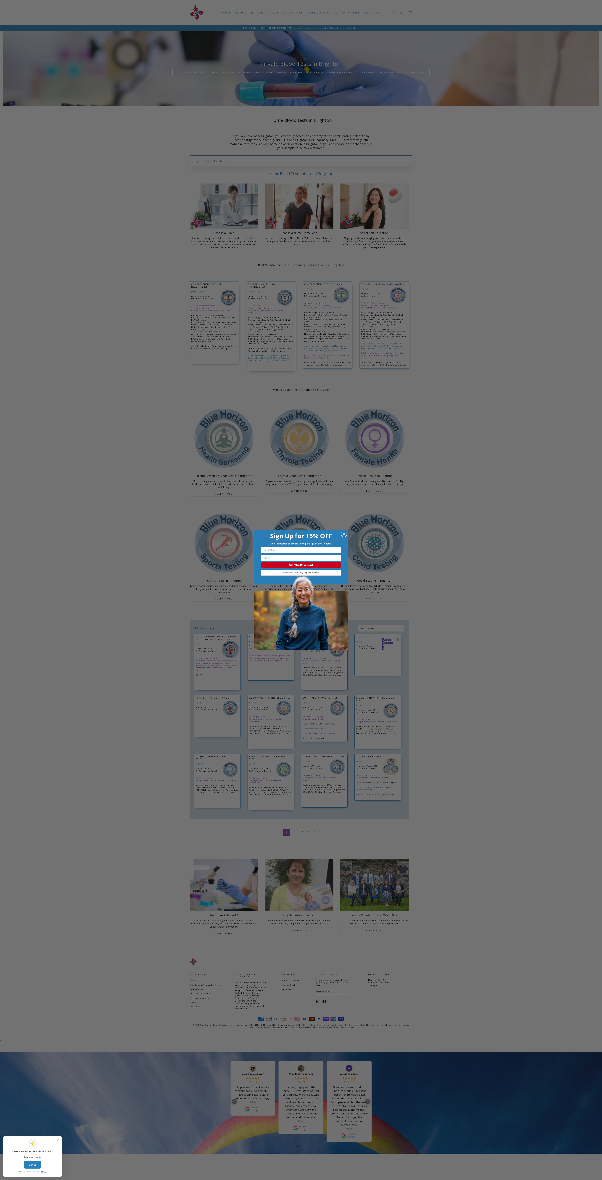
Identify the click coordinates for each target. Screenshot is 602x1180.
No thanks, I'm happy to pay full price (301, 572)
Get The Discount (301, 565)
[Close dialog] (344, 534)
